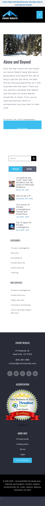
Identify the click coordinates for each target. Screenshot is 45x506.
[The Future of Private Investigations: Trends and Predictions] (12, 210)
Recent (29, 169)
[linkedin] (35, 373)
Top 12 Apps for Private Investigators (24, 224)
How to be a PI (23, 196)
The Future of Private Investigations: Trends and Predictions (23, 209)
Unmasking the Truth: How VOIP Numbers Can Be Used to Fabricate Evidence (25, 182)
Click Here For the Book (23, 5)
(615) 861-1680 (23, 360)
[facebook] (9, 373)
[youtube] (16, 373)
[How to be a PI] (12, 196)
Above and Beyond (22, 43)
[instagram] (22, 373)
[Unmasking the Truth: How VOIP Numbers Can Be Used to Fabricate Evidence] (12, 182)
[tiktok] (29, 373)
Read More (22, 128)
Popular (15, 169)
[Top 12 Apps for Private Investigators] (12, 225)
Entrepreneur (29, 119)
